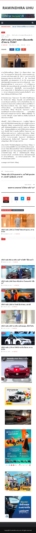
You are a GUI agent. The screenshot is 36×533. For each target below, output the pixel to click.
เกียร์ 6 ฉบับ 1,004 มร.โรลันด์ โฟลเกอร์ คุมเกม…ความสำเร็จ (17, 230)
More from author (18, 210)
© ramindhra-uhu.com (15, 530)
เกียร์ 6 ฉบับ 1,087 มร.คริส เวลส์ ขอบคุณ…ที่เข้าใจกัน (17, 326)
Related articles (6, 210)
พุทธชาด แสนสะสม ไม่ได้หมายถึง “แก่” (21, 188)
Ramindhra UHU (18, 8)
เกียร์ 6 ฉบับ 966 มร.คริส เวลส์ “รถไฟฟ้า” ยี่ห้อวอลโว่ (17, 260)
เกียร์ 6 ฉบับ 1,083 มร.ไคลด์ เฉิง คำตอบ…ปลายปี (16, 304)
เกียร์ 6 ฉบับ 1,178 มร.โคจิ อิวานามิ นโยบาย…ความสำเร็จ (17, 348)
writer (5, 45)
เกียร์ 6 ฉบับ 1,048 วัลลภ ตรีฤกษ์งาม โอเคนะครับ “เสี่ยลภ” (17, 282)
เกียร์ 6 (3, 32)
